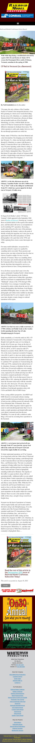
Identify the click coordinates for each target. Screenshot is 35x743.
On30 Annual (17, 711)
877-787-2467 (20, 665)
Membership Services (17, 730)
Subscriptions (17, 722)
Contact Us (17, 682)
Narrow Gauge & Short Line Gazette (17, 697)
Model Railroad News (17, 695)
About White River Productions (17, 674)
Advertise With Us (17, 680)
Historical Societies (17, 728)
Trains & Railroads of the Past (17, 701)
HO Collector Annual (17, 707)
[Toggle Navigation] (17, 23)
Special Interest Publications (17, 726)
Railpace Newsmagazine (17, 693)
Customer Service (17, 676)
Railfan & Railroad (17, 691)
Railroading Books (17, 724)
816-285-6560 (21, 666)
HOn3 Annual (17, 713)
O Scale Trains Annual (17, 709)
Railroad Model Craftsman (17, 689)
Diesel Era (17, 703)
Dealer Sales (17, 678)
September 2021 (15, 572)
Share (5, 585)
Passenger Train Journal (17, 699)
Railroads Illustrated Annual (17, 705)
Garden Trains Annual (17, 715)
